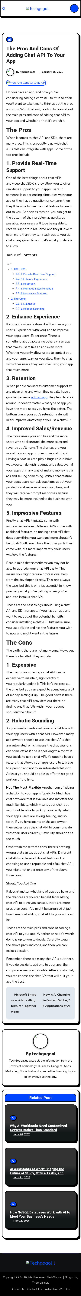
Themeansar (40, 1283)
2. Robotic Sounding (32, 309)
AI (9, 39)
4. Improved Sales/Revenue (37, 288)
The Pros (20, 269)
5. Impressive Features (34, 293)
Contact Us (34, 1289)
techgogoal (28, 72)
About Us (17, 1289)
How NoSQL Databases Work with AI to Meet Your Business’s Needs (40, 1214)
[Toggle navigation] (3, 8)
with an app (39, 397)
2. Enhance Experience (34, 279)
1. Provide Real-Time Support (38, 274)
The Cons (20, 299)
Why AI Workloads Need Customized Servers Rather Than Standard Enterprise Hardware (38, 1130)
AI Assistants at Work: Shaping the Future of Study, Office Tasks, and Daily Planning (37, 1173)
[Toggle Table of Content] (9, 263)
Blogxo (69, 1277)
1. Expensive (28, 304)
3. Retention (28, 284)
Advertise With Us (57, 1289)
